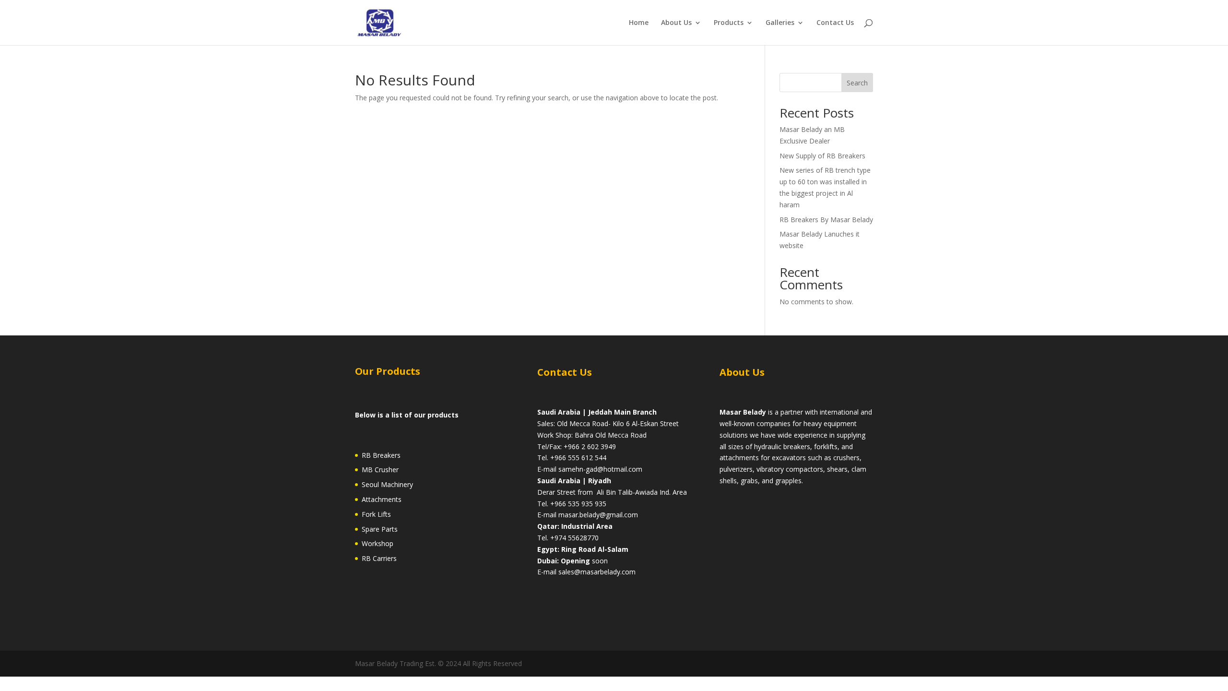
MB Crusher (380, 469)
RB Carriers (379, 558)
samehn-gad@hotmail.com (600, 469)
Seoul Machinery (387, 484)
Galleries (780, 23)
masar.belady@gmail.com (598, 514)
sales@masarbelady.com (597, 571)
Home (639, 23)
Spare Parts (380, 529)
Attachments (381, 499)
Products (729, 23)
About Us (676, 23)
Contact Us (835, 23)
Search (857, 82)
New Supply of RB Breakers (822, 155)
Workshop (377, 543)
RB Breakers (381, 455)
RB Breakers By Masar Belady (826, 219)
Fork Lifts (376, 514)
